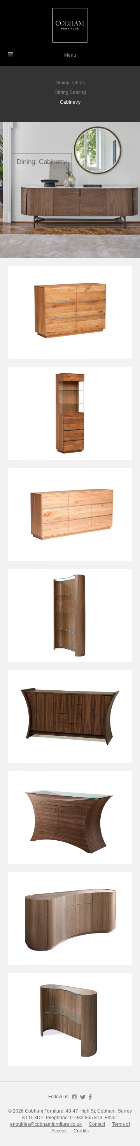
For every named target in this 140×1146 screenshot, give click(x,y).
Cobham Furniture (70, 25)
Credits (81, 1131)
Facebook (90, 1097)
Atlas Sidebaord (70, 820)
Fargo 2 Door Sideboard (70, 320)
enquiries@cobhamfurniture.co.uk (46, 1124)
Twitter (83, 1097)
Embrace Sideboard (70, 719)
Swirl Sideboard (70, 921)
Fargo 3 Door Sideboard (70, 522)
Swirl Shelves (70, 618)
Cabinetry (70, 102)
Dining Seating (70, 92)
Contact (97, 1124)
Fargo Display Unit (70, 416)
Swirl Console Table (70, 1022)
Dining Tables (70, 82)
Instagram (74, 1097)
